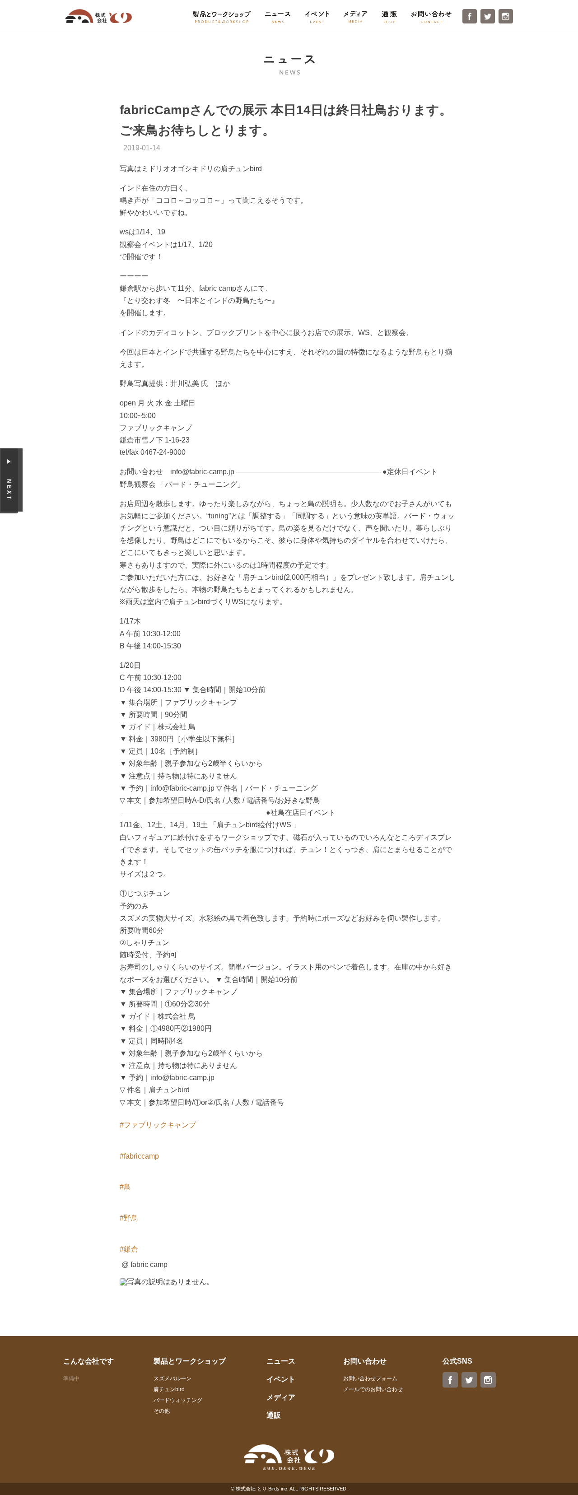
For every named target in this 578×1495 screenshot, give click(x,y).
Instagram (506, 16)
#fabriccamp (139, 1156)
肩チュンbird (169, 1389)
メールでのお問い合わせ (373, 1389)
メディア (355, 17)
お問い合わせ (431, 17)
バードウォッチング (178, 1400)
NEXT (9, 490)
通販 (389, 17)
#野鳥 (129, 1218)
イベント (317, 17)
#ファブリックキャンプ (158, 1125)
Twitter (487, 16)
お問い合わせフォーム (370, 1378)
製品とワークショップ (222, 17)
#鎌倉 (129, 1249)
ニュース (277, 17)
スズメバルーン (172, 1378)
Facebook (469, 16)
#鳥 (125, 1187)
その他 (162, 1411)
